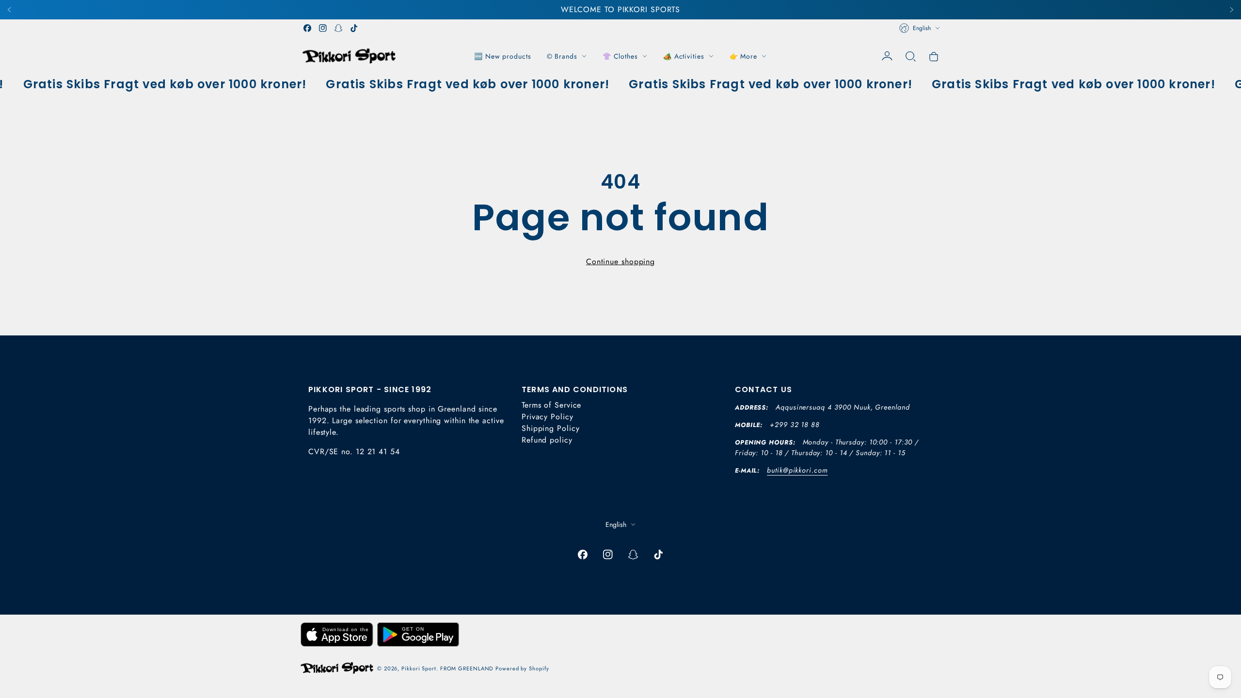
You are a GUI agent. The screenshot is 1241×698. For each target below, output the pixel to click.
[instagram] (323, 28)
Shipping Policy (551, 428)
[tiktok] (354, 28)
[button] (910, 56)
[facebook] (307, 28)
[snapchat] (338, 28)
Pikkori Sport (418, 668)
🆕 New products (502, 56)
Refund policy (547, 439)
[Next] (1231, 10)
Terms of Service (551, 405)
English (922, 28)
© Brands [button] (562, 56)
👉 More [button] (743, 56)
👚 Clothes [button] (620, 56)
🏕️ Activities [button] (683, 56)
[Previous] (10, 10)
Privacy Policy (547, 416)
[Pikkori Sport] (349, 55)
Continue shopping (620, 261)
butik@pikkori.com (797, 470)
